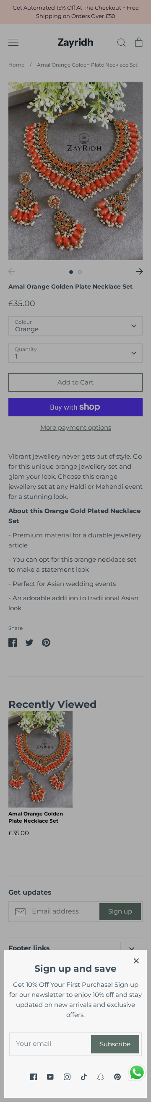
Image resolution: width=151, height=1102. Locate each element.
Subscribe (115, 1044)
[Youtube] (50, 1076)
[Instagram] (67, 1076)
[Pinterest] (117, 1076)
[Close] (136, 960)
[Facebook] (33, 1076)
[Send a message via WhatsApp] (137, 1072)
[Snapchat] (100, 1076)
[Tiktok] (84, 1076)
